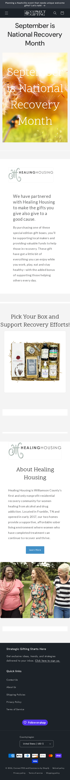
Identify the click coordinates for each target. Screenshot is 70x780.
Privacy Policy (14, 702)
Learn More (35, 549)
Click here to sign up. (47, 660)
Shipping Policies (16, 694)
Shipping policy (53, 773)
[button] (6, 13)
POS (23, 768)
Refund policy (58, 768)
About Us (11, 687)
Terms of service (36, 773)
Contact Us (12, 679)
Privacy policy (20, 773)
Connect (17, 768)
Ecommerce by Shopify (39, 768)
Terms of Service (15, 709)
